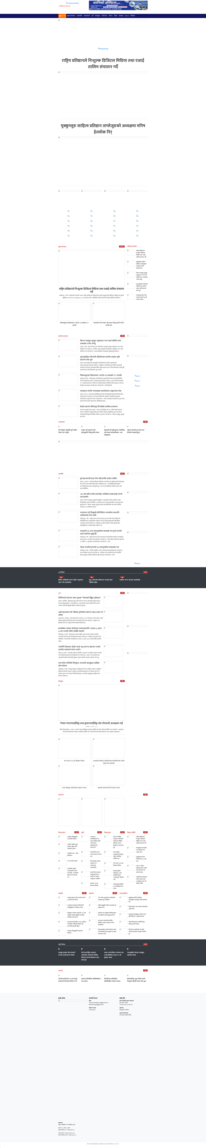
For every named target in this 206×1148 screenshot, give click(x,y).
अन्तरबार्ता (87, 16)
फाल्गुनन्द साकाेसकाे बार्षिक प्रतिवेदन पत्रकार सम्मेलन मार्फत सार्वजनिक (106, 922)
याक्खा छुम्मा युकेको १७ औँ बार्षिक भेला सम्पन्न (118, 886)
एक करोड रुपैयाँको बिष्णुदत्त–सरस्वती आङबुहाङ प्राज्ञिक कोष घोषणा (78, 664)
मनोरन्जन (104, 16)
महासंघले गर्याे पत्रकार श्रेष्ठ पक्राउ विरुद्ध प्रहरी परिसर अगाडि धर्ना (108, 324)
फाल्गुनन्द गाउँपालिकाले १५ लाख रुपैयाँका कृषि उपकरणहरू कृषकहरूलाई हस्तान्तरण (95, 842)
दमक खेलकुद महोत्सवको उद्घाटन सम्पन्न (74, 787)
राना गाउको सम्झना (72, 861)
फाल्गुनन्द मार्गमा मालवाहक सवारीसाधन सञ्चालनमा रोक (100, 391)
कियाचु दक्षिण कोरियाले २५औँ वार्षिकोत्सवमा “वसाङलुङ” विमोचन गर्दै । (118, 875)
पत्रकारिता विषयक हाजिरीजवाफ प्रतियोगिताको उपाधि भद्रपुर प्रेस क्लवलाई (108, 762)
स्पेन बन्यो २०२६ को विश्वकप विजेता (74, 761)
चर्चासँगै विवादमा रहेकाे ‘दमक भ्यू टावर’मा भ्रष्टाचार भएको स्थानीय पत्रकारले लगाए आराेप (79, 648)
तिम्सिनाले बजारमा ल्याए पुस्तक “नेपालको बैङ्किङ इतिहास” (79, 597)
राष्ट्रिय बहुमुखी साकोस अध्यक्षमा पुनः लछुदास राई (107, 906)
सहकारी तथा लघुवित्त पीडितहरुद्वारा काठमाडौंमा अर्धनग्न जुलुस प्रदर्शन (107, 914)
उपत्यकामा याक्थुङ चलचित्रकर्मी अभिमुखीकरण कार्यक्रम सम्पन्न (75, 906)
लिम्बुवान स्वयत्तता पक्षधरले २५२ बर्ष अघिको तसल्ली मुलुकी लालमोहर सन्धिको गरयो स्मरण (76, 915)
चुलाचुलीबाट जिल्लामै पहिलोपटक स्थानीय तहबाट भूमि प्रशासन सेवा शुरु (142, 287)
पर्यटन (110, 16)
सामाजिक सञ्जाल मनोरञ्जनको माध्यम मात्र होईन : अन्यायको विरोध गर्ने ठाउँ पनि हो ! (72, 872)
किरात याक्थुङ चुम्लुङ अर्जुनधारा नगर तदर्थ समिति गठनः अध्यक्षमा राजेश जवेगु (142, 276)
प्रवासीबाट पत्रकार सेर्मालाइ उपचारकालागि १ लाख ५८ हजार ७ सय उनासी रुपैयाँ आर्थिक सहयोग (80, 630)
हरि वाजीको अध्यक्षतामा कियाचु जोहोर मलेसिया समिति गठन (118, 855)
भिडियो (133, 16)
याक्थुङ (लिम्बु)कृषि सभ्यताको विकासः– (72, 838)
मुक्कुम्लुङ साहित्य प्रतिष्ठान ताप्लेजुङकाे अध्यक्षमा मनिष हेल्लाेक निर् (103, 129)
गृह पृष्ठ (63, 16)
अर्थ (92, 16)
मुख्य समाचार (71, 16)
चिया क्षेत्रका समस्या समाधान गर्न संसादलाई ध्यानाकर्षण (95, 864)
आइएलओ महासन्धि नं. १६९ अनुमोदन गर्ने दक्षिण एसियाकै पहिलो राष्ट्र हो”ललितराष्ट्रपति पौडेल (76, 924)
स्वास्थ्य (121, 16)
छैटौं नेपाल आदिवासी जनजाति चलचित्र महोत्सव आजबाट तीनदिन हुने (137, 931)
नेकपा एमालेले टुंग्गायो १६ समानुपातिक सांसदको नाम (99, 547)
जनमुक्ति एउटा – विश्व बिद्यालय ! (72, 854)
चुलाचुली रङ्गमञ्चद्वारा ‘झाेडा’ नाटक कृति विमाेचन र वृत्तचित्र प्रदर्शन (137, 915)
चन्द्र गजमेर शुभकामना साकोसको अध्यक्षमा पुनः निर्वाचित (106, 898)
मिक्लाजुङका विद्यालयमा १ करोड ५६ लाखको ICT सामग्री (74, 324)
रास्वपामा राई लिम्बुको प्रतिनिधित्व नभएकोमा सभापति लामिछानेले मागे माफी (99, 514)
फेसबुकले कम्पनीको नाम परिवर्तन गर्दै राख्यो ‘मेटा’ (141, 850)
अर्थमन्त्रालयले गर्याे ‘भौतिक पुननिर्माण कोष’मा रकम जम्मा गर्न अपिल (80, 614)
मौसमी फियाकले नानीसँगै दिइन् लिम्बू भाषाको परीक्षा (137, 923)
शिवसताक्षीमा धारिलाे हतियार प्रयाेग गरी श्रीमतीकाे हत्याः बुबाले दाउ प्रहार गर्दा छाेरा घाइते (107, 931)
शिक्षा (115, 16)
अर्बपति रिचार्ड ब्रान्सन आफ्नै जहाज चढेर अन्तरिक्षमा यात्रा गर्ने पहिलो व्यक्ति (141, 880)
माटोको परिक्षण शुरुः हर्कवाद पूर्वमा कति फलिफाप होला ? (72, 846)
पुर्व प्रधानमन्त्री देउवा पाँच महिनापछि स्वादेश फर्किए (98, 478)
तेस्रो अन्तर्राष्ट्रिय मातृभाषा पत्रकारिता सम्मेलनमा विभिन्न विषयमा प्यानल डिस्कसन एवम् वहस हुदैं (118, 842)
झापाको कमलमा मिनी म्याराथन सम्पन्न (109, 787)
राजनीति (79, 16)
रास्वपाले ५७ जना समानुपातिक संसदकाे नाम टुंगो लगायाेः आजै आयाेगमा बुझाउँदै (101, 532)
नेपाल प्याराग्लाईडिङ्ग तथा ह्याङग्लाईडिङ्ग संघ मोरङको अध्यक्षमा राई (91, 723)
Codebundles (116, 1144)
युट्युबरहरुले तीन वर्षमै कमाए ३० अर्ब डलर (141, 859)
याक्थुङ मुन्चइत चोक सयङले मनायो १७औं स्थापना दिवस (141, 297)
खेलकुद (97, 16)
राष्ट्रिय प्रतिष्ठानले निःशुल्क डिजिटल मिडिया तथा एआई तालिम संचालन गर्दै (103, 63)
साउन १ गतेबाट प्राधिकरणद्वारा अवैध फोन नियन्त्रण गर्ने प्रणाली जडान (141, 869)
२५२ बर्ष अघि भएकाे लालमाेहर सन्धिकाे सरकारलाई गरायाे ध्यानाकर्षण (101, 495)
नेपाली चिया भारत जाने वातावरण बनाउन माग (96, 854)
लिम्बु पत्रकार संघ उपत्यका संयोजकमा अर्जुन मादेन (138, 907)
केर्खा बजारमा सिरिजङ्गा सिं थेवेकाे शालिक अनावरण (99, 406)
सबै (121, 246)
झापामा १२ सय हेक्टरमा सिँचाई (94, 884)
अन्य (126, 16)
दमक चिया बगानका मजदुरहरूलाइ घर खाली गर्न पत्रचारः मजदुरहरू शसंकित (95, 875)
